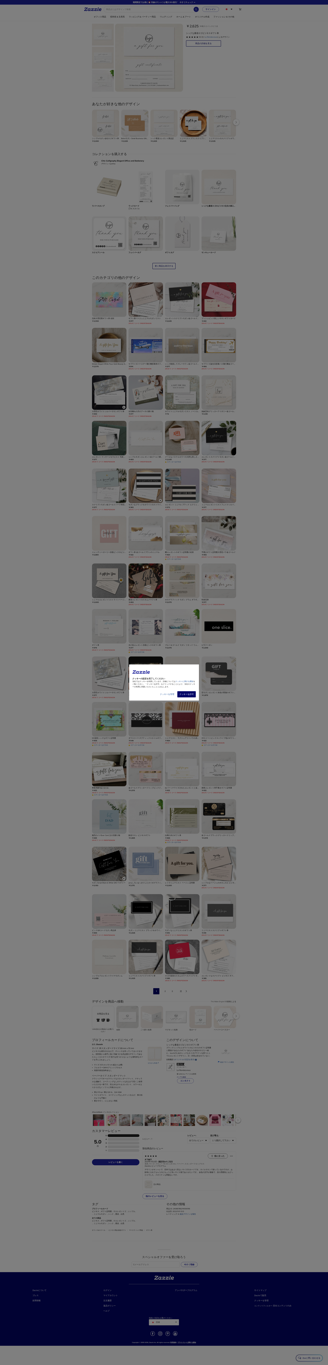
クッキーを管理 (167, 694)
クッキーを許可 (186, 694)
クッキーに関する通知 (184, 681)
